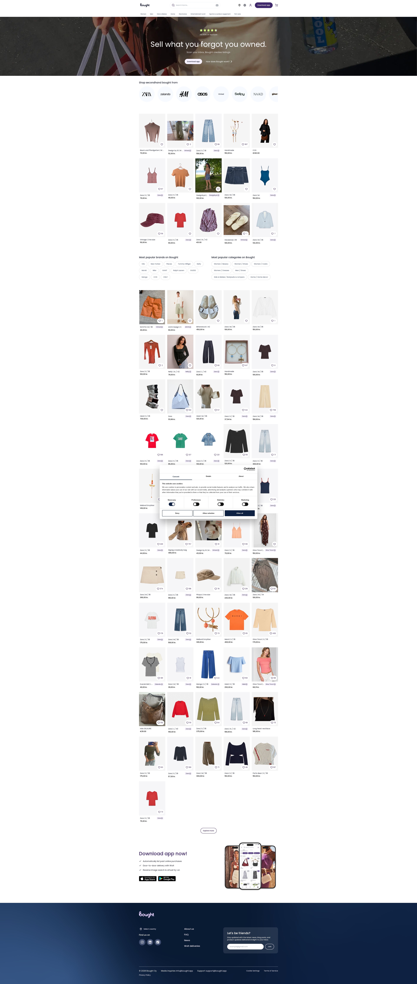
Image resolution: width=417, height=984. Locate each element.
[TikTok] (158, 942)
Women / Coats (260, 264)
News (187, 940)
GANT (164, 270)
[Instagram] (142, 942)
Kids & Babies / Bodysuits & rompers (229, 277)
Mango (144, 277)
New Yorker (155, 264)
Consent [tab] (176, 476)
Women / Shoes (241, 264)
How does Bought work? (217, 61)
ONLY (165, 277)
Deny (177, 513)
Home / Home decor (259, 277)
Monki (144, 270)
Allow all (239, 513)
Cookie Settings (253, 971)
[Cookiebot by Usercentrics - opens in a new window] (245, 469)
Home (173, 14)
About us (189, 928)
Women (143, 14)
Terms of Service (271, 971)
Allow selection (208, 513)
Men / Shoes (240, 270)
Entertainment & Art (198, 14)
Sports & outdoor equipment (220, 14)
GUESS (193, 270)
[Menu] (244, 5)
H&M (243, 684)
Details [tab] (208, 476)
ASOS (187, 327)
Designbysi (213, 195)
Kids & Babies (162, 14)
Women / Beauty (221, 264)
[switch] (196, 504)
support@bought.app (216, 970)
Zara (215, 151)
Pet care (237, 14)
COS (155, 277)
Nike (154, 270)
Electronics (183, 14)
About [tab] (241, 476)
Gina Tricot (270, 550)
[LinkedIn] (150, 942)
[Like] (161, 144)
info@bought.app (184, 970)
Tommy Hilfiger (184, 264)
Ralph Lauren (178, 270)
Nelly (187, 372)
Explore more (208, 830)
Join (269, 946)
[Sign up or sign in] (250, 5)
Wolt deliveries (192, 946)
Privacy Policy (145, 975)
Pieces (169, 264)
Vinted (186, 151)
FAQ (186, 934)
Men (151, 14)
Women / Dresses (221, 270)
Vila (143, 264)
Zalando (158, 684)
